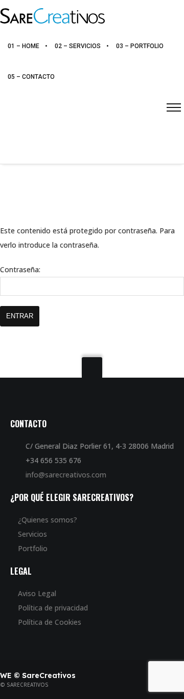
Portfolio (33, 548)
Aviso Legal (37, 593)
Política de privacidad (53, 608)
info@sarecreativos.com (66, 474)
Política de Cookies (49, 622)
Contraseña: (20, 269)
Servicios (32, 534)
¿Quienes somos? (47, 520)
